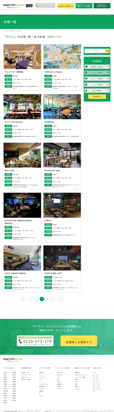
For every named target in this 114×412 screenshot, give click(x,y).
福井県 (5, 400)
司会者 (58, 386)
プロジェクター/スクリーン (82, 375)
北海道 (5, 372)
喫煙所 (76, 379)
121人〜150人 (96, 386)
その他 (41, 395)
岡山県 (14, 384)
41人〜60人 (96, 377)
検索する (97, 97)
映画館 (41, 391)
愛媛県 (14, 372)
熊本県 (14, 395)
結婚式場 (41, 372)
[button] (5, 56)
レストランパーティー (27, 375)
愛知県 (14, 375)
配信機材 (59, 384)
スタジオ (41, 388)
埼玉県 (5, 384)
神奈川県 (6, 391)
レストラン (42, 377)
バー (40, 382)
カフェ (41, 379)
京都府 (14, 377)
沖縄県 (14, 400)
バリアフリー (78, 388)
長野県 (5, 402)
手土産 (58, 382)
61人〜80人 (96, 379)
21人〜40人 (96, 375)
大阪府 (14, 379)
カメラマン (60, 388)
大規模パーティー (25, 372)
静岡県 (5, 393)
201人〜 (95, 391)
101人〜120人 (96, 384)
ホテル (41, 375)
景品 (58, 379)
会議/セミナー (25, 377)
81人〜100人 (96, 382)
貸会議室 (41, 386)
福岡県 (14, 393)
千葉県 (5, 386)
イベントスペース (43, 384)
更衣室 (76, 386)
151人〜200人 (96, 388)
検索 (107, 51)
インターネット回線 (80, 377)
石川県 (5, 398)
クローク (77, 382)
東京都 (5, 388)
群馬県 (5, 382)
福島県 (5, 377)
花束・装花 (60, 372)
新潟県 (5, 395)
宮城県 (5, 375)
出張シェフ (60, 375)
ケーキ (58, 377)
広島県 (14, 388)
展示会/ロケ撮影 (25, 379)
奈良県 (14, 386)
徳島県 (14, 391)
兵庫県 (14, 382)
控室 (76, 384)
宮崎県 (14, 398)
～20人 (94, 372)
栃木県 (5, 379)
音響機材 (77, 372)
